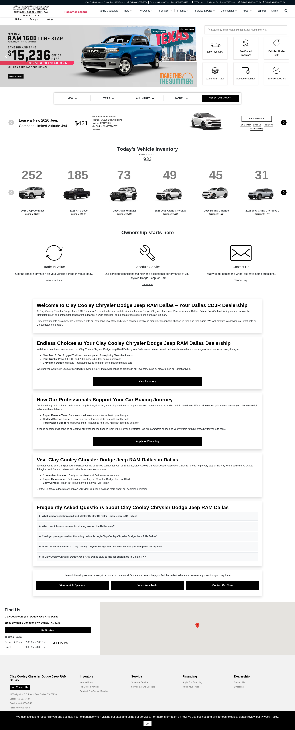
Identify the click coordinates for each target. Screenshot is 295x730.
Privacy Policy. (270, 716)
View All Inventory (146, 154)
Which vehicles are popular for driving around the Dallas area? (78, 526)
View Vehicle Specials (72, 585)
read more (109, 489)
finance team (107, 429)
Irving (50, 19)
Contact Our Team (222, 585)
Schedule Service (139, 682)
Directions (239, 687)
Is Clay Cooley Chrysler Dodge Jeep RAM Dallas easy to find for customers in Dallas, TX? (94, 556)
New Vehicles (86, 682)
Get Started (147, 284)
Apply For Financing (192, 682)
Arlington (34, 19)
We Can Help (240, 280)
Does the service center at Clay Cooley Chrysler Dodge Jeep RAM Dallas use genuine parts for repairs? (102, 546)
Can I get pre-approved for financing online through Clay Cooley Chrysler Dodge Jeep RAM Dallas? (100, 536)
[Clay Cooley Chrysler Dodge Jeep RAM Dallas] (36, 10)
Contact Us (21, 687)
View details (256, 118)
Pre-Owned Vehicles (89, 687)
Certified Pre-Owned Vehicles (94, 691)
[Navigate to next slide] (194, 56)
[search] (286, 11)
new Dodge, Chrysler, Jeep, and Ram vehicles (163, 311)
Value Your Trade (54, 280)
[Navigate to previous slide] (2, 56)
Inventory (87, 676)
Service (136, 676)
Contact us (42, 489)
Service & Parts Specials (143, 687)
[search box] (246, 29)
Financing (190, 676)
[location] (192, 2)
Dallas (18, 19)
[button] (197, 625)
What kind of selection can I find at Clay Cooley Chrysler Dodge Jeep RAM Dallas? (90, 516)
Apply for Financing (147, 441)
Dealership (242, 676)
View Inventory (147, 381)
